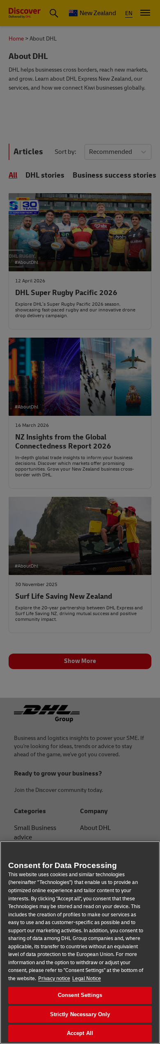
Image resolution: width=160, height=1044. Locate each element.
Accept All (80, 1033)
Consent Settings (80, 995)
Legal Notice (86, 978)
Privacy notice (54, 978)
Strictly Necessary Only (80, 1014)
